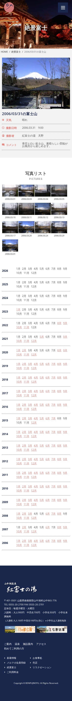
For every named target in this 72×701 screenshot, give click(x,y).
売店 (35, 662)
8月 (59, 323)
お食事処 (37, 657)
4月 (36, 364)
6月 (48, 364)
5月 (42, 337)
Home (4, 51)
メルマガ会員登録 (16, 662)
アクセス (41, 644)
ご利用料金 (13, 672)
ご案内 (8, 644)
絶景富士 (16, 51)
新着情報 (11, 657)
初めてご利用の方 (14, 648)
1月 (18, 309)
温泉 (17, 644)
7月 (53, 364)
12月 (34, 341)
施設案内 (28, 644)
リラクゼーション (42, 667)
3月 (30, 364)
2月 (24, 350)
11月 (26, 327)
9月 (65, 323)
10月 (19, 327)
